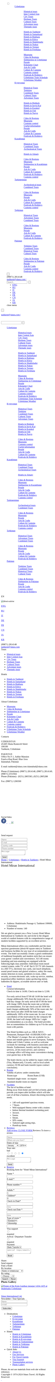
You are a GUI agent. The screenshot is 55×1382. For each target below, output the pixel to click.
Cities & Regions (31, 57)
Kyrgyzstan (20, 83)
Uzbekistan (20, 6)
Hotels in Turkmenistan (22, 1342)
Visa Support (18, 1359)
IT (13, 290)
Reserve (10, 1167)
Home (4, 860)
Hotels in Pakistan (20, 1347)
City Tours (28, 16)
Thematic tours (30, 27)
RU (14, 287)
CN (14, 297)
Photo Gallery (18, 1364)
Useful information (32, 126)
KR (14, 302)
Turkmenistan (21, 179)
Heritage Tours (30, 19)
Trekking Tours (30, 246)
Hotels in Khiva (31, 39)
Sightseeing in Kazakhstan (35, 164)
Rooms (10, 1070)
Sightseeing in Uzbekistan (35, 60)
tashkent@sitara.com (10, 647)
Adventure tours (31, 24)
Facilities (11, 1085)
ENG (14, 285)
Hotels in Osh (30, 110)
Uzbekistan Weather (33, 80)
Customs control (31, 72)
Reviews (11, 1128)
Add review (12, 1130)
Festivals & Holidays (33, 75)
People (27, 62)
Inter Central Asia (31, 14)
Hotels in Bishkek (32, 103)
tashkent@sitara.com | (16, 279)
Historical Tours (31, 88)
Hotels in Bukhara (32, 37)
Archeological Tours (33, 149)
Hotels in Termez (31, 47)
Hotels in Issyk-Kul (32, 105)
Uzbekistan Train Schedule (36, 77)
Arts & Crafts (30, 67)
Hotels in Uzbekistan (21, 1334)
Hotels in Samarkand (33, 34)
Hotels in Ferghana (32, 49)
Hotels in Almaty (31, 154)
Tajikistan (19, 210)
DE (14, 292)
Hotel (9, 986)
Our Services (18, 1354)
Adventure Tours (31, 98)
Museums (28, 54)
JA (13, 300)
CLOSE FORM (25, 1130)
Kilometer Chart (31, 65)
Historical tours (30, 11)
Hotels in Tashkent (32, 32)
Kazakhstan (20, 139)
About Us (16, 1352)
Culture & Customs (32, 70)
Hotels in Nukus (31, 44)
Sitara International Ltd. (11, 1296)
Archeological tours (32, 185)
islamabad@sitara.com (11, 317)
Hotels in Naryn (31, 113)
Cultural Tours (30, 21)
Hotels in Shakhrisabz (33, 42)
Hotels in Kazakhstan (21, 1336)
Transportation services (22, 1362)
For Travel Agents (20, 1357)
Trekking (28, 90)
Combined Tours (31, 93)
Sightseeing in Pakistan (34, 261)
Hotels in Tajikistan (21, 1344)
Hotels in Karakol (31, 108)
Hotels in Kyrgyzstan (21, 1339)
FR (13, 295)
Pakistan (18, 241)
